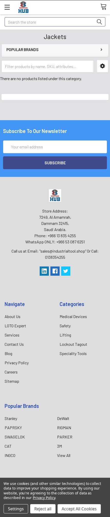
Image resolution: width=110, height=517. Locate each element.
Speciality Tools (73, 353)
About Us (12, 316)
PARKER (64, 436)
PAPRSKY (13, 427)
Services (12, 334)
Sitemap (12, 381)
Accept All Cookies (79, 509)
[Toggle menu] (7, 7)
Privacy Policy (17, 362)
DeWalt (63, 418)
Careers (11, 371)
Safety (65, 325)
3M (59, 446)
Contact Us (14, 344)
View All (63, 455)
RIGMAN (64, 427)
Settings (16, 509)
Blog (8, 353)
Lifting (65, 334)
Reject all (42, 509)
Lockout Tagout (73, 344)
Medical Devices (73, 316)
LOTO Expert (15, 325)
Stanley (11, 418)
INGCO (10, 455)
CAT (8, 446)
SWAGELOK (15, 436)
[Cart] (105, 7)
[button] (102, 66)
